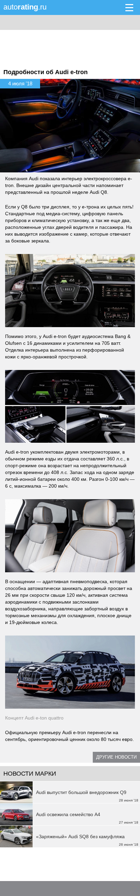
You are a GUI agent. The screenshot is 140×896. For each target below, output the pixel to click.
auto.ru (25, 7)
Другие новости (116, 757)
